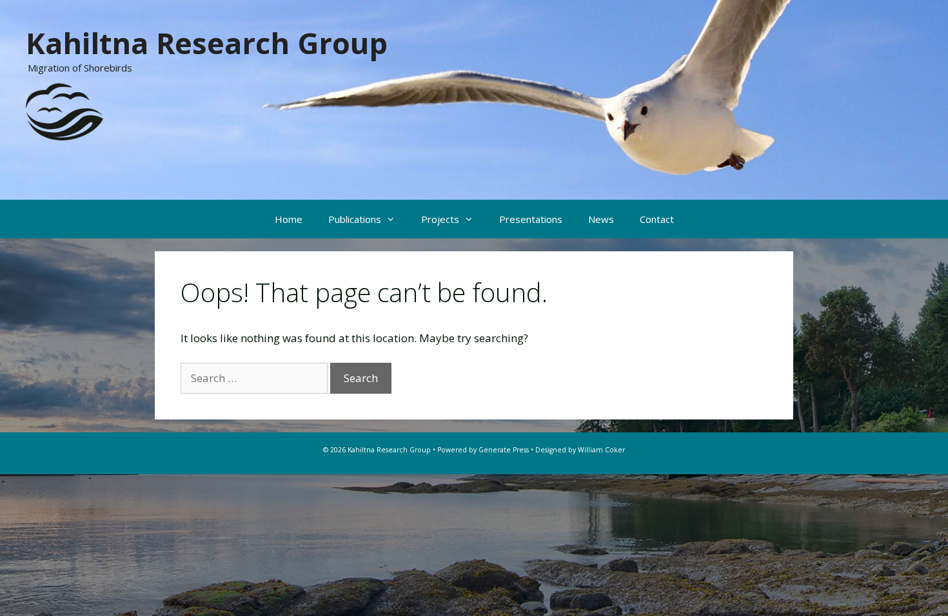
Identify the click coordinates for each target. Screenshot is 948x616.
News (601, 219)
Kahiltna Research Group (207, 43)
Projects (440, 219)
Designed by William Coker (580, 449)
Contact (657, 219)
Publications (354, 219)
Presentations (530, 219)
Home (288, 219)
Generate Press (504, 449)
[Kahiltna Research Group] (64, 109)
